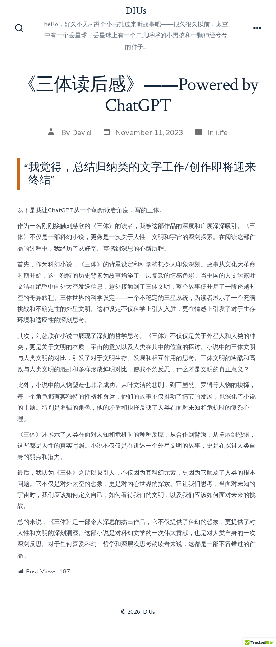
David (81, 132)
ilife (222, 132)
